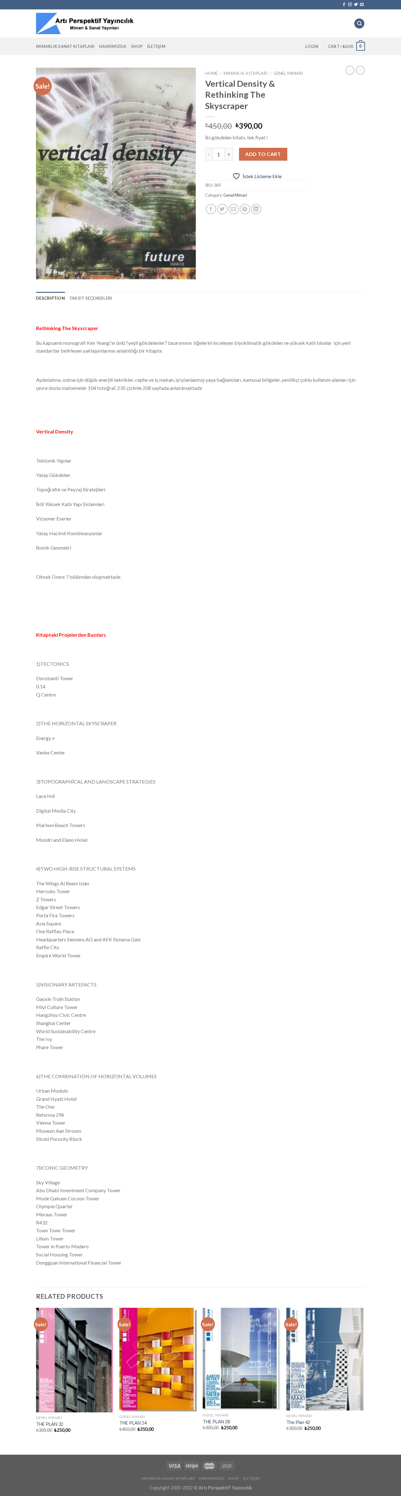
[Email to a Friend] (233, 209)
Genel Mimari (288, 73)
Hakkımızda (113, 46)
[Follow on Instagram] (350, 5)
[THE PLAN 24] (158, 1359)
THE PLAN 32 (49, 1424)
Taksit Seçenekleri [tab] (90, 298)
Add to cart (263, 154)
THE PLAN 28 (216, 1421)
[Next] (363, 1375)
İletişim (156, 46)
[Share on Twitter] (222, 209)
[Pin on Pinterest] (245, 209)
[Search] (359, 23)
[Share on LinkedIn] (256, 209)
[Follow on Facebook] (344, 5)
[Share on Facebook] (211, 209)
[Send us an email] (362, 5)
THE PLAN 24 (133, 1423)
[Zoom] (44, 272)
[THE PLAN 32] (74, 1360)
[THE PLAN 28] (241, 1359)
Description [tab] (50, 298)
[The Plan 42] (325, 1359)
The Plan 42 (298, 1422)
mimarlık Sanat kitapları (65, 46)
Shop (137, 46)
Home (211, 73)
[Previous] (36, 1375)
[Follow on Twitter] (356, 5)
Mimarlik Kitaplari (246, 73)
